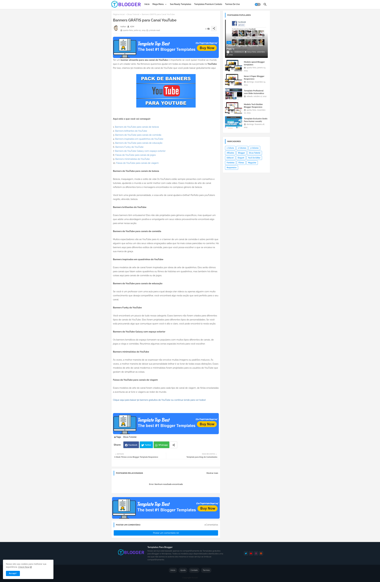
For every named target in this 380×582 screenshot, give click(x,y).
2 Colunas (242, 148)
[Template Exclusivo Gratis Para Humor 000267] (233, 122)
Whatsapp (163, 445)
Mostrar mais (212, 473)
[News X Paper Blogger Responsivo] (233, 80)
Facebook (132, 445)
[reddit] (261, 553)
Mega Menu (158, 4)
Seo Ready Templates (180, 4)
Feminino (230, 163)
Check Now (23, 567)
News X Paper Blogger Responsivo (254, 77)
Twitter (148, 445)
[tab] (147, 4)
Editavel (230, 158)
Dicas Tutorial (133, 14)
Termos (206, 570)
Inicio (146, 4)
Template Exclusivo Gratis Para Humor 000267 (255, 120)
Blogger (241, 153)
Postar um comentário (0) (166, 533)
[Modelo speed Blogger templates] (233, 66)
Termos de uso (232, 4)
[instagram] (256, 553)
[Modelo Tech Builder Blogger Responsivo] (233, 108)
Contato (194, 570)
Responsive (231, 168)
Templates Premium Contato (208, 4)
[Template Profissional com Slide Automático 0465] (233, 94)
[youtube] (251, 553)
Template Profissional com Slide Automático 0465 (254, 93)
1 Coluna (230, 148)
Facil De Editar (254, 158)
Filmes (241, 163)
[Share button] (173, 444)
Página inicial (119, 14)
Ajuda (183, 570)
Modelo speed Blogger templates (254, 63)
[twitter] (246, 553)
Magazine (252, 163)
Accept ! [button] (13, 573)
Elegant (241, 158)
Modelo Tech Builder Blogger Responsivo (253, 105)
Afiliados (230, 153)
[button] (258, 4)
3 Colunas (254, 148)
